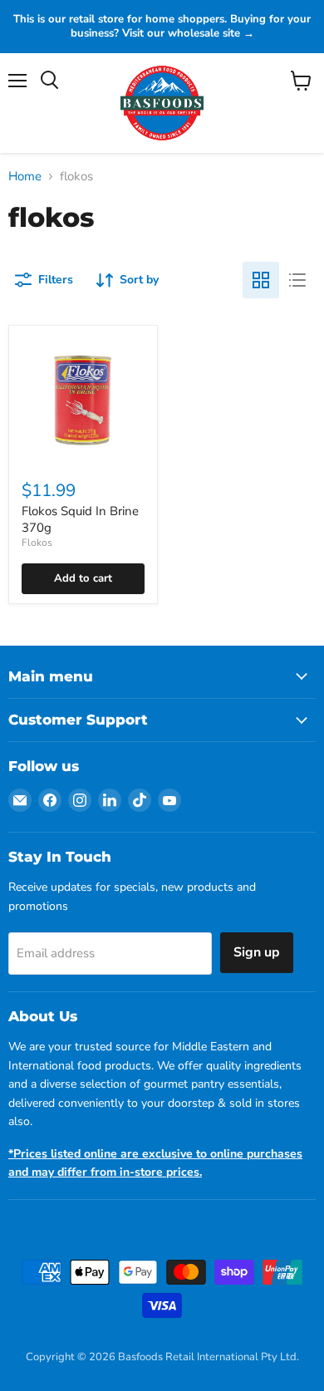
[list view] (297, 280)
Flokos (37, 542)
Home (25, 177)
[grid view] (261, 280)
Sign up (256, 952)
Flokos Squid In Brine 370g (80, 519)
